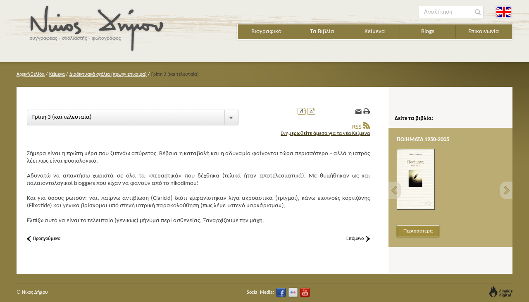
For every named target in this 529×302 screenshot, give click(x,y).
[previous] (394, 190)
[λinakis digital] (500, 291)
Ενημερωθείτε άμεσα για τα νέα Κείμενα (325, 133)
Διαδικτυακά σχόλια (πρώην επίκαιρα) (108, 74)
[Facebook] (281, 292)
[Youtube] (305, 292)
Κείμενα (375, 32)
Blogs (427, 32)
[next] (506, 190)
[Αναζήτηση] (478, 12)
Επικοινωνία (483, 32)
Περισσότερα (418, 231)
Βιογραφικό (266, 32)
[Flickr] (293, 292)
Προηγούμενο (46, 238)
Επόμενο (355, 238)
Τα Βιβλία (322, 32)
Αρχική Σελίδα (31, 74)
